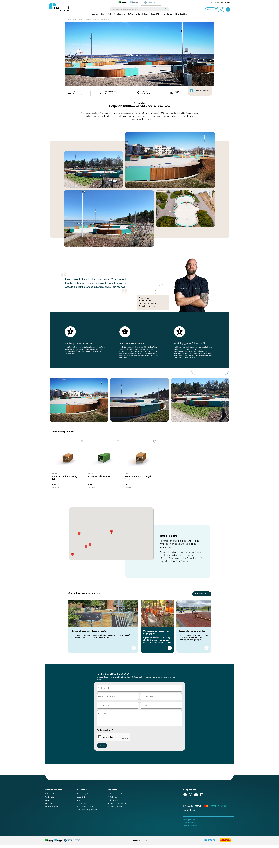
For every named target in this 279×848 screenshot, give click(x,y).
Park (109, 14)
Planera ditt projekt (52, 806)
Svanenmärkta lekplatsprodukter (88, 810)
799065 (90, 473)
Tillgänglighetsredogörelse (117, 806)
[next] (227, 373)
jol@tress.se (150, 306)
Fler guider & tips (201, 593)
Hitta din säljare (181, 14)
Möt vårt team (113, 797)
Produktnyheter (120, 14)
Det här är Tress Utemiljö (117, 794)
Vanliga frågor (50, 797)
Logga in (210, 9)
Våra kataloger (82, 803)
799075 (54, 473)
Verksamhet (225, 2)
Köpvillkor (48, 800)
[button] (90, 545)
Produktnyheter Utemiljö (85, 806)
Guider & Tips (155, 14)
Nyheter (145, 14)
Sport (103, 14)
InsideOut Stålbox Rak (99, 476)
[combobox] (138, 9)
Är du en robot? (105, 730)
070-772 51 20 (153, 303)
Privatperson (214, 2)
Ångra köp (48, 803)
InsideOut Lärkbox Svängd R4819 (64, 478)
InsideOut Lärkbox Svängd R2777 (137, 478)
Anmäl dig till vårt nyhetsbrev (118, 803)
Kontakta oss (168, 14)
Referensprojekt (134, 14)
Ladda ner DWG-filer (202, 90)
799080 (126, 473)
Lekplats (95, 14)
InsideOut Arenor (111, 93)
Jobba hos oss (113, 800)
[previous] (193, 373)
